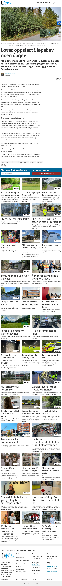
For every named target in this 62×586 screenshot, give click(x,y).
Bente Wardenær (52, 566)
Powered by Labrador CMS (31, 583)
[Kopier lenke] (60, 79)
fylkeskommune (24, 162)
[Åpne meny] (59, 2)
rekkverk (32, 162)
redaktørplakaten (7, 572)
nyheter (15, 162)
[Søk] (54, 2)
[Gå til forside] (17, 3)
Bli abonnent (40, 3)
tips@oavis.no (36, 565)
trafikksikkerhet (6, 162)
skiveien (39, 162)
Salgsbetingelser (52, 571)
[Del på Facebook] (57, 79)
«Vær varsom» (6, 576)
